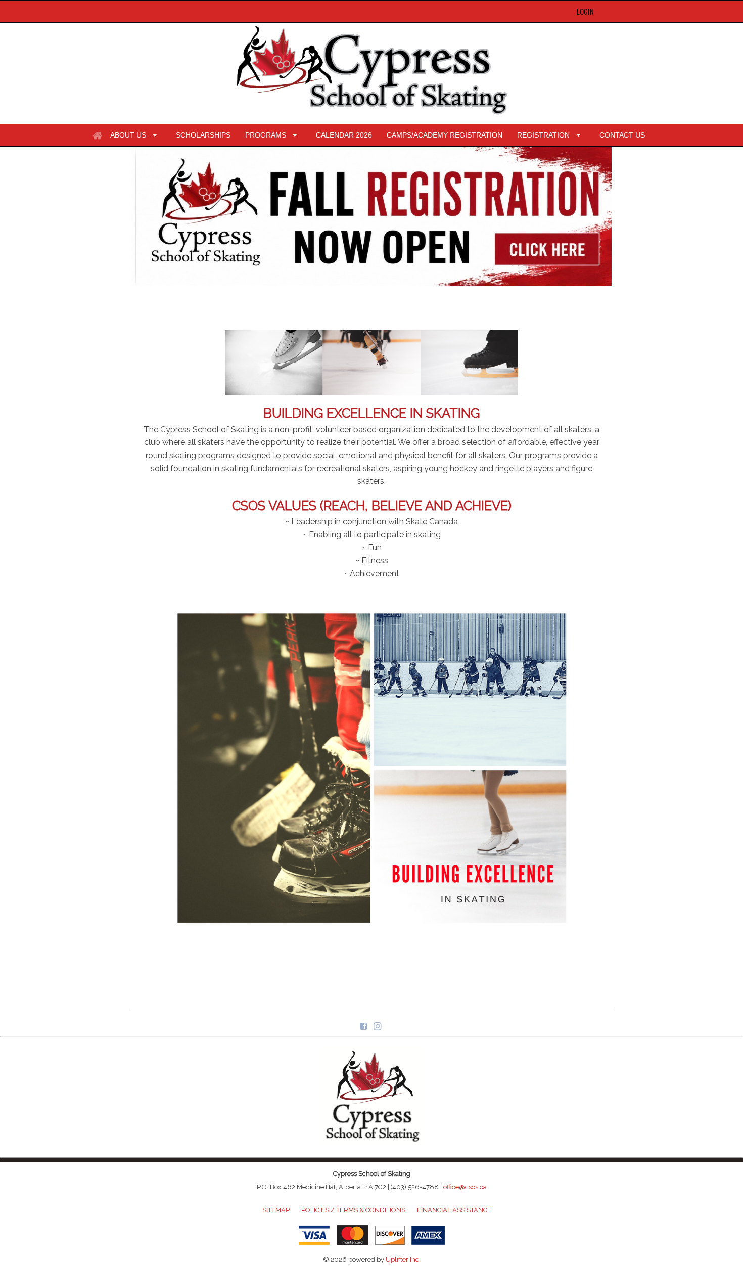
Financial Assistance (454, 1210)
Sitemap (276, 1210)
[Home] (97, 135)
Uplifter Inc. (403, 1259)
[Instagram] (379, 1025)
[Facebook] (364, 1025)
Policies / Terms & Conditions (353, 1210)
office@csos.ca (465, 1187)
